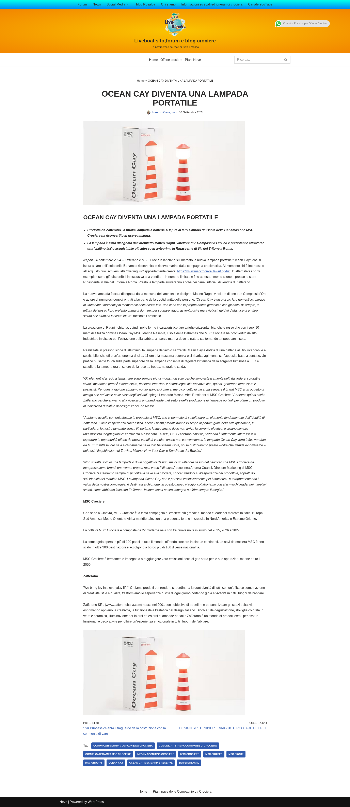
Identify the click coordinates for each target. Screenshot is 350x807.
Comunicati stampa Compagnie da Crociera (123, 745)
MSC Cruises (213, 754)
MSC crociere (189, 754)
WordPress (96, 802)
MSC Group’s (93, 762)
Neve (63, 802)
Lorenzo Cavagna (163, 112)
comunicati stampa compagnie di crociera (188, 745)
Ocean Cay (116, 762)
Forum (82, 4)
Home (153, 59)
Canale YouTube (260, 4)
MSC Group (235, 754)
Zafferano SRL (189, 762)
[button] (127, 4)
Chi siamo (168, 4)
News (97, 4)
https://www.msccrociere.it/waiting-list (203, 271)
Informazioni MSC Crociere (155, 754)
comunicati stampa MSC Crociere (108, 754)
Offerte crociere (171, 59)
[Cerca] (285, 60)
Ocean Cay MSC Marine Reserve (151, 762)
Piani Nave (193, 59)
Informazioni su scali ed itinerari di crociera (211, 4)
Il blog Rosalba (144, 4)
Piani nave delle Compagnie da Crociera (182, 791)
